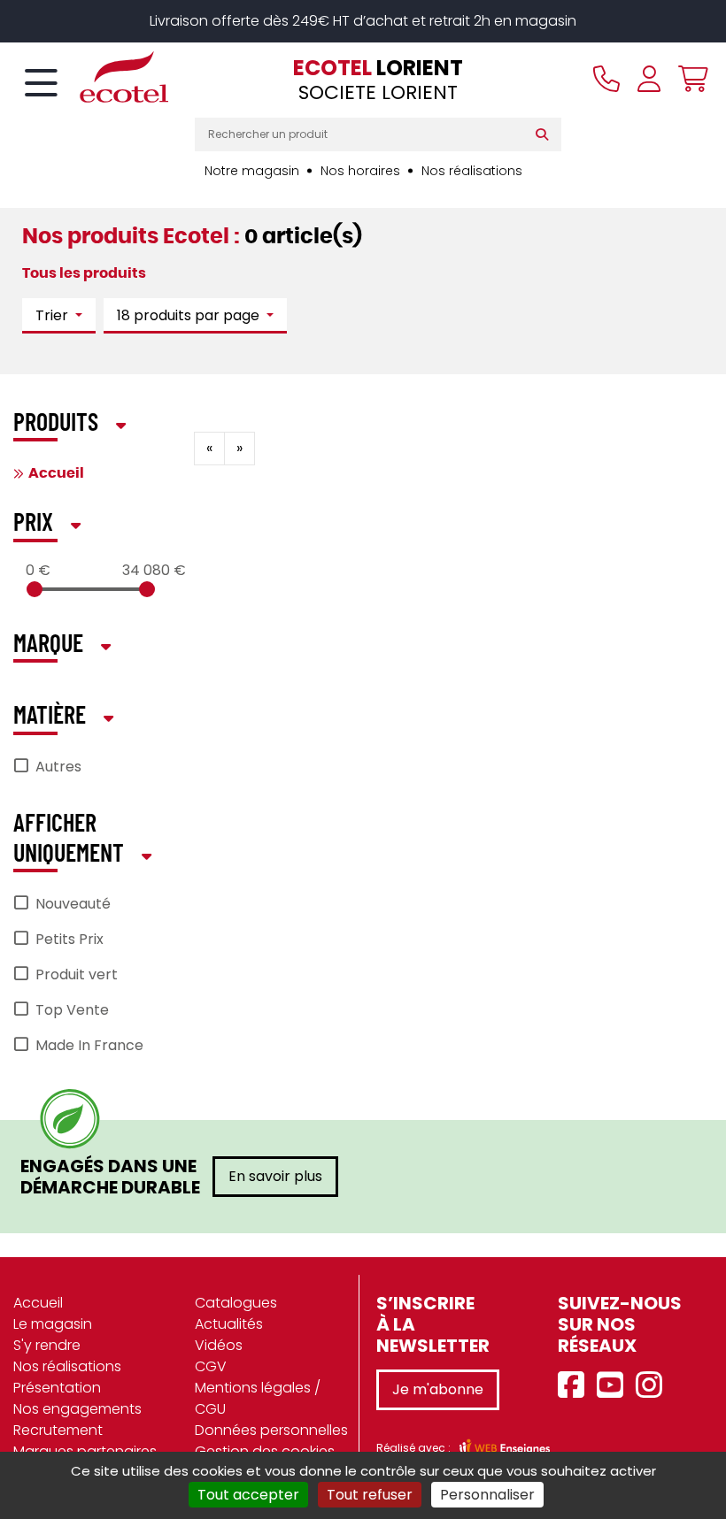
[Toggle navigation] (41, 84)
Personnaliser (487, 1494)
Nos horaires (360, 171)
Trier (53, 315)
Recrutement (58, 1430)
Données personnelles (271, 1430)
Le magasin (52, 1324)
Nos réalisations (471, 171)
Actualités (229, 1324)
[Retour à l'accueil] (93, 77)
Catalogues (236, 1303)
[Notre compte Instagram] (653, 1385)
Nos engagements (77, 1409)
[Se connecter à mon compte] (649, 78)
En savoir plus (275, 1176)
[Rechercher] (545, 134)
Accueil (56, 473)
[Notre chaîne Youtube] (614, 1385)
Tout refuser (370, 1494)
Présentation (57, 1387)
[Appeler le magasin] (606, 78)
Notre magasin (252, 171)
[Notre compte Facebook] (575, 1385)
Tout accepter (248, 1494)
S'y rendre (47, 1345)
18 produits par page (190, 315)
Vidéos (219, 1345)
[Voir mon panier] (688, 78)
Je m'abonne (437, 1389)
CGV (211, 1366)
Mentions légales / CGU (258, 1398)
